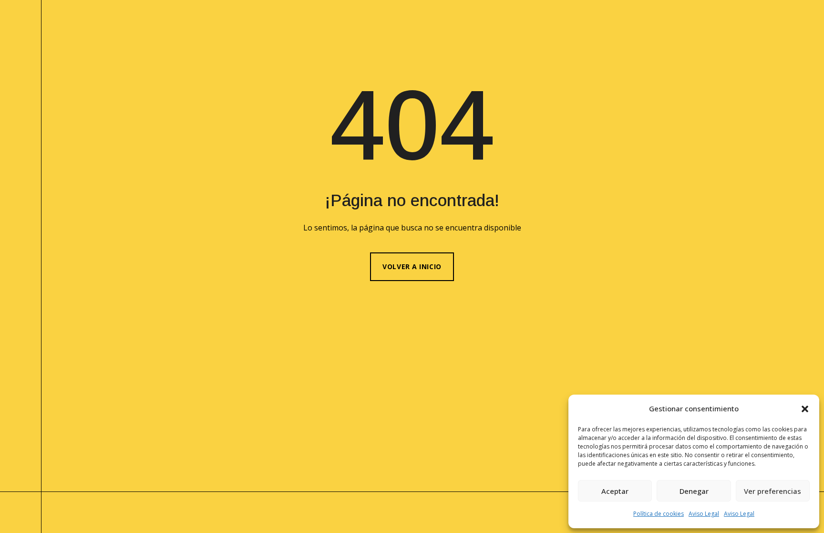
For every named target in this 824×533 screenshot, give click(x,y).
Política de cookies (658, 514)
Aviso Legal (704, 514)
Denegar (694, 491)
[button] (805, 409)
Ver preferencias (772, 491)
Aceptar (614, 491)
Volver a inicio (411, 266)
